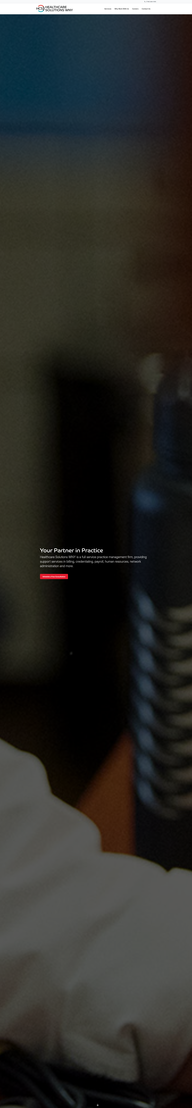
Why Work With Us (121, 9)
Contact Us (146, 9)
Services (107, 9)
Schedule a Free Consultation (54, 576)
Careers (135, 9)
